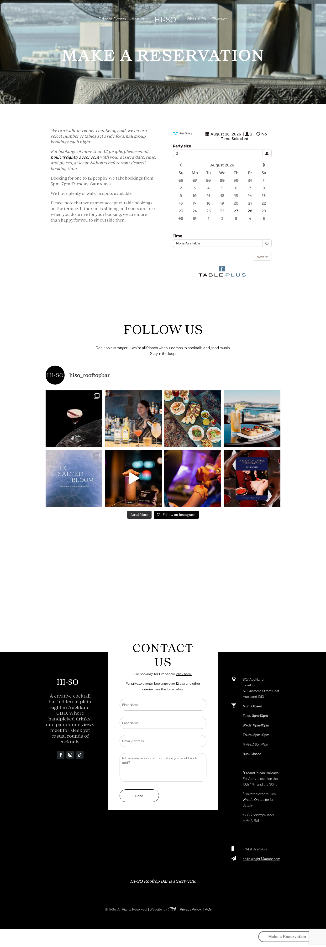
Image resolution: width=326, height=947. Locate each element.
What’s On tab (253, 799)
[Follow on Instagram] (70, 755)
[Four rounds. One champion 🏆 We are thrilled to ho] (133, 418)
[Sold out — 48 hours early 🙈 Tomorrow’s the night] (252, 478)
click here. (184, 674)
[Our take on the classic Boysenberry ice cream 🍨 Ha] (74, 418)
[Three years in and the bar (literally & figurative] (192, 478)
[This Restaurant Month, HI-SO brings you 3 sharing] (252, 418)
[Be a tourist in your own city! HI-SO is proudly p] (133, 478)
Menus (137, 18)
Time (177, 236)
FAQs (207, 909)
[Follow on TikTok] (80, 755)
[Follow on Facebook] (60, 755)
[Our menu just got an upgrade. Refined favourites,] (192, 418)
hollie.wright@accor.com (75, 157)
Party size (182, 146)
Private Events (112, 18)
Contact (219, 18)
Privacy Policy (190, 909)
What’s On (196, 18)
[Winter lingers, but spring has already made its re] (74, 478)
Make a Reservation (287, 936)
